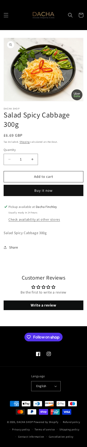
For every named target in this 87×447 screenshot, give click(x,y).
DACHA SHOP (25, 422)
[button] (6, 15)
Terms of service (45, 429)
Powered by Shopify (46, 422)
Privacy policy (21, 429)
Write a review (43, 305)
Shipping (25, 141)
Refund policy (71, 422)
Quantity (10, 150)
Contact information (31, 436)
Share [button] (13, 247)
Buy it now (43, 190)
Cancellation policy (61, 436)
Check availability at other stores (34, 219)
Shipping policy (69, 429)
